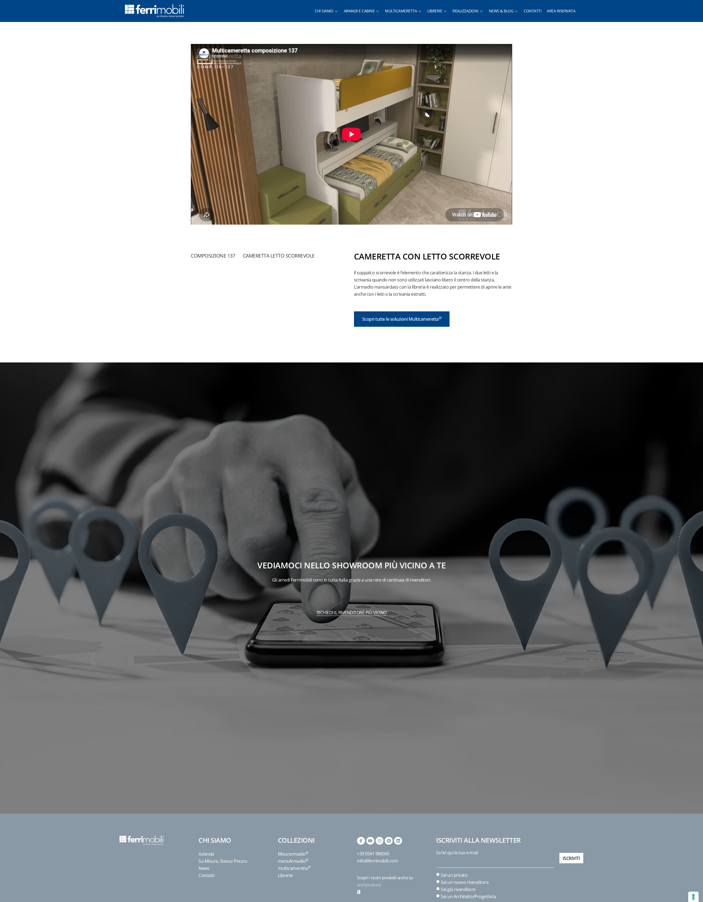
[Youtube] (370, 841)
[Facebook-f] (361, 841)
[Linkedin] (398, 841)
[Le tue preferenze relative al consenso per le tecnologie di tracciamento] (693, 897)
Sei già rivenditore (458, 889)
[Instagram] (380, 841)
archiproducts (369, 884)
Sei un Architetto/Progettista (468, 896)
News (204, 868)
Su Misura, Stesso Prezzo (223, 861)
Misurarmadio (293, 854)
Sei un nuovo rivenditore (465, 882)
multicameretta (294, 868)
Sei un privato (454, 875)
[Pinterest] (389, 841)
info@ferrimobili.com (377, 861)
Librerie (285, 875)
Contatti (206, 875)
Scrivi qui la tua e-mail (457, 852)
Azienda (206, 854)
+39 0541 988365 (373, 854)
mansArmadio (293, 861)
